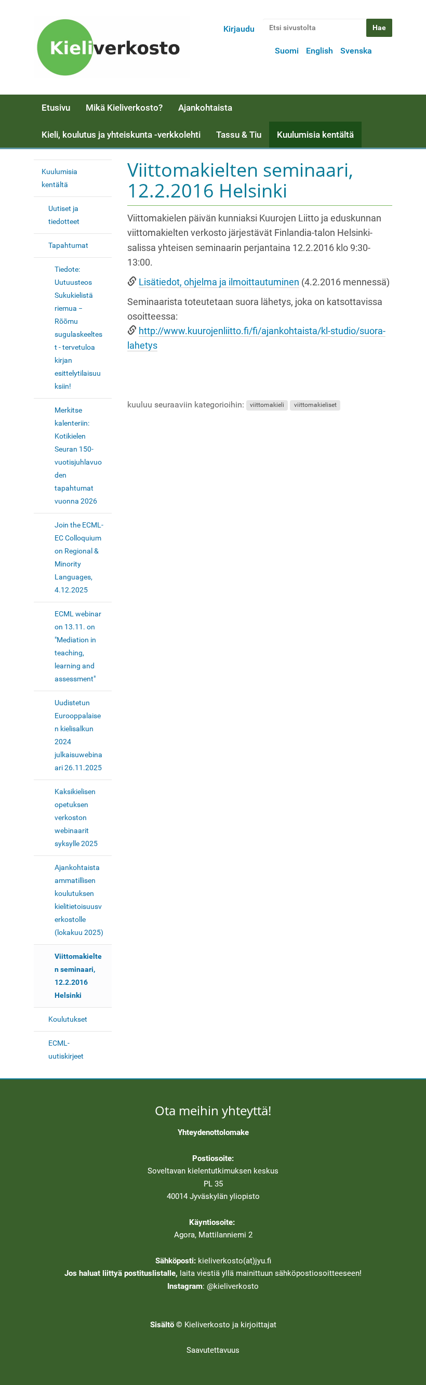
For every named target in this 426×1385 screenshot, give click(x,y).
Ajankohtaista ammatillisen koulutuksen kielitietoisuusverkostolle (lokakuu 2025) (79, 899)
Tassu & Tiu (238, 134)
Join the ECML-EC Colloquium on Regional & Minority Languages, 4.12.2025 (79, 557)
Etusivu (56, 107)
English (319, 51)
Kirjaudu (239, 29)
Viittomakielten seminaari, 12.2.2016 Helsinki (78, 975)
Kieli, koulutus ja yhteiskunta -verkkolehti (121, 134)
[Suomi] (112, 47)
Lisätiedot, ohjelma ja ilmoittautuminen (219, 282)
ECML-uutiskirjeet (66, 1049)
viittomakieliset (315, 405)
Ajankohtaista (205, 107)
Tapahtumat (68, 245)
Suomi (287, 51)
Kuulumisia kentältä (315, 134)
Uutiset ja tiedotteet (63, 215)
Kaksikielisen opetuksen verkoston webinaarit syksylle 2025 (76, 817)
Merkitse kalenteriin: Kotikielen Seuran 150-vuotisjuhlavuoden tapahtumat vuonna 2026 (78, 455)
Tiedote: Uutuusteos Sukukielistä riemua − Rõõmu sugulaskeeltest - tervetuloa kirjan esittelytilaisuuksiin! (78, 327)
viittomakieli (267, 405)
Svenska (356, 51)
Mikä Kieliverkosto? (124, 107)
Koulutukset (67, 1019)
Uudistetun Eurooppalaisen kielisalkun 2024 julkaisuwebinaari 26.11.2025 (78, 735)
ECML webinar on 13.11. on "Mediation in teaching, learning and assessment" (78, 646)
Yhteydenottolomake (213, 1132)
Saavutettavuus (213, 1350)
